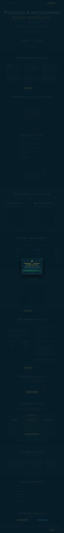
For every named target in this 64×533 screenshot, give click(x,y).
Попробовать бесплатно (32, 270)
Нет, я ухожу (32, 272)
